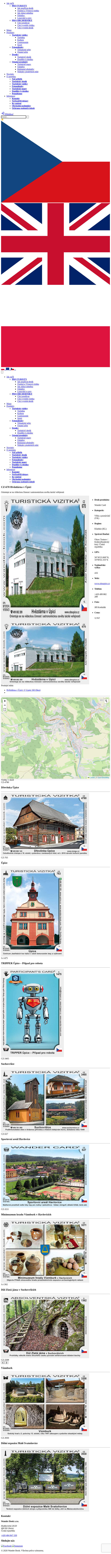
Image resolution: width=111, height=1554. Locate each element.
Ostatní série (22, 52)
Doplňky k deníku (25, 59)
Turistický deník (24, 57)
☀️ (2, 119)
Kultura (20, 40)
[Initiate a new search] (106, 701)
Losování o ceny (24, 18)
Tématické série (24, 50)
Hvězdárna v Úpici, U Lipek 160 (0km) (23, 690)
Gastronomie (22, 42)
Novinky (10, 74)
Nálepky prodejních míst (27, 71)
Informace (10, 96)
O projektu (11, 76)
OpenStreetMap (103, 777)
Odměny (21, 15)
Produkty (10, 32)
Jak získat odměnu (25, 13)
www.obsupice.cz (102, 583)
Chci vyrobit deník (25, 28)
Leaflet (92, 777)
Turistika (21, 37)
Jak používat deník (25, 8)
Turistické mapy (24, 64)
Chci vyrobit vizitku (25, 25)
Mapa (8, 30)
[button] (5, 701)
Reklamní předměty (25, 69)
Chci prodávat (23, 23)
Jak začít (10, 3)
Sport (19, 45)
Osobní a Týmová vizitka (28, 10)
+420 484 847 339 (9, 1535)
